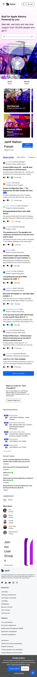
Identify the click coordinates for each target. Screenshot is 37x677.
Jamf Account (5, 613)
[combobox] (18, 36)
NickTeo (8, 250)
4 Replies (6, 464)
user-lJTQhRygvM (11, 206)
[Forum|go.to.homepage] (11, 4)
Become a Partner (6, 607)
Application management (9, 631)
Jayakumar (9, 271)
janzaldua (9, 288)
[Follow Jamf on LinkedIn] (6, 583)
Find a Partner (5, 610)
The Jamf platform (7, 622)
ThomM (10, 520)
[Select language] (23, 4)
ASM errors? (7, 472)
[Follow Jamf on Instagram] (13, 583)
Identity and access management (11, 643)
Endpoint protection (7, 646)
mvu (9, 509)
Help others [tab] (21, 157)
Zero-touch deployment (8, 625)
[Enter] (3, 36)
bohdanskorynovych (12, 309)
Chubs (10, 515)
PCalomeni (9, 353)
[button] (32, 672)
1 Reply (5, 490)
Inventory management (8, 634)
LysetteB (8, 162)
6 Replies (6, 475)
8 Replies (6, 469)
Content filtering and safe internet (11, 652)
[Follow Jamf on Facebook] (17, 583)
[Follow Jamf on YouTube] (10, 582)
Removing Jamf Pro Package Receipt (15, 467)
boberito (8, 183)
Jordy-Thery (12, 526)
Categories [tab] (32, 157)
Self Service (5, 640)
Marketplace (5, 604)
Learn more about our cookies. (20, 664)
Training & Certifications (8, 595)
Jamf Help (4, 592)
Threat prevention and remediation (12, 649)
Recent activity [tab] (8, 157)
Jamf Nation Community (8, 598)
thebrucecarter (13, 532)
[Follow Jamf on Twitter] (2, 582)
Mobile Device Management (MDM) (12, 628)
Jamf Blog (4, 601)
